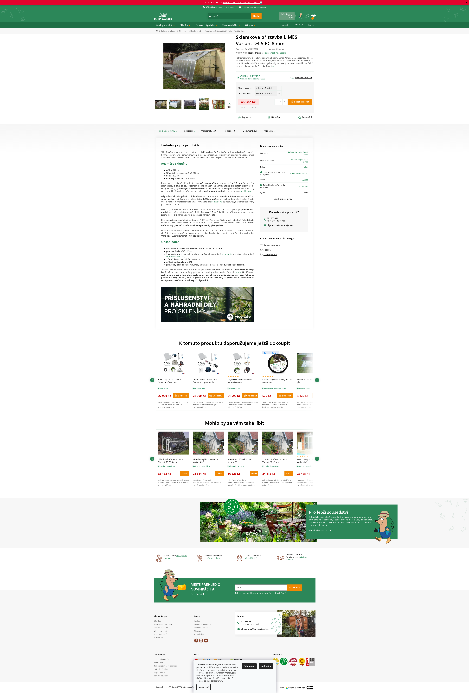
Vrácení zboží (159, 637)
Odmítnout (249, 666)
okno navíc (227, 254)
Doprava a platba (161, 627)
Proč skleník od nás (161, 669)
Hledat (256, 16)
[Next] (317, 380)
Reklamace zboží (160, 634)
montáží (289, 559)
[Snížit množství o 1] (277, 102)
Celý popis (268, 66)
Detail (184, 473)
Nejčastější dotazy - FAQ (163, 624)
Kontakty (311, 25)
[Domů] (157, 31)
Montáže (285, 25)
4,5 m (305, 167)
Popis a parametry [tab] (166, 131)
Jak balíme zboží (160, 631)
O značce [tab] (268, 131)
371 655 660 (272, 218)
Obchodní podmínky (162, 659)
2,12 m (305, 180)
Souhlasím (265, 666)
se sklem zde (247, 191)
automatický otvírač (175, 256)
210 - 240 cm (302, 186)
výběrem (304, 557)
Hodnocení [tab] (188, 131)
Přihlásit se (294, 587)
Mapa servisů (159, 672)
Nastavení (204, 687)
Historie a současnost (203, 624)
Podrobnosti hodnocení (275, 53)
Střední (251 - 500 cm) (299, 173)
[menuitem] (166, 25)
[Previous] (152, 380)
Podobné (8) (229, 131)
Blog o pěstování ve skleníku (165, 666)
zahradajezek (201, 641)
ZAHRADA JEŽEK (196, 641)
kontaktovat (217, 201)
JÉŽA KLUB (298, 25)
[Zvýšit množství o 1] (284, 102)
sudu (238, 272)
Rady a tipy (158, 662)
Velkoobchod (199, 634)
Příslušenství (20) (208, 131)
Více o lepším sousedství (319, 530)
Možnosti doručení (303, 77)
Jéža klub (157, 621)
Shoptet (291, 687)
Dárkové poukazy (160, 676)
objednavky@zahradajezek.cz (280, 225)
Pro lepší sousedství (202, 627)
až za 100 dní (251, 558)
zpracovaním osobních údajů (272, 593)
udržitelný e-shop (212, 558)
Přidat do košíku (301, 101)
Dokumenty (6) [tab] (250, 131)
